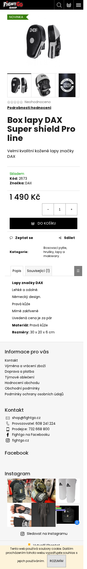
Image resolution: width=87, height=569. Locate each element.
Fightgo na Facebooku (31, 434)
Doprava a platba (19, 371)
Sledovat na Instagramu (47, 533)
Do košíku (47, 223)
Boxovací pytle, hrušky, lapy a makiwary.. (55, 251)
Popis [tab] (17, 270)
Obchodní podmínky (22, 388)
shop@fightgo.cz (26, 417)
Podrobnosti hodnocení (29, 108)
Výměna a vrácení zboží (25, 366)
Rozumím (56, 561)
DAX (28, 183)
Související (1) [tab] (38, 270)
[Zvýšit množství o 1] (71, 209)
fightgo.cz (20, 440)
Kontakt (11, 360)
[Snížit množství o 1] (48, 209)
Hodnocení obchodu (22, 382)
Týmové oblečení (19, 377)
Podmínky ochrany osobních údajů (34, 394)
